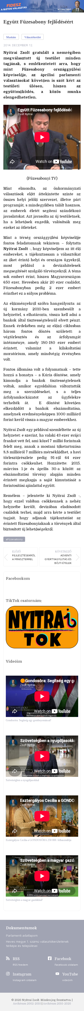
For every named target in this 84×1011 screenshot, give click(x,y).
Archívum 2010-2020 (57, 1003)
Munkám (11, 37)
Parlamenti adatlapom (22, 935)
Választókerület (32, 37)
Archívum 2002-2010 (27, 1003)
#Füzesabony (14, 539)
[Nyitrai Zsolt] (42, 6)
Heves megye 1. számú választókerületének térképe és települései (37, 944)
